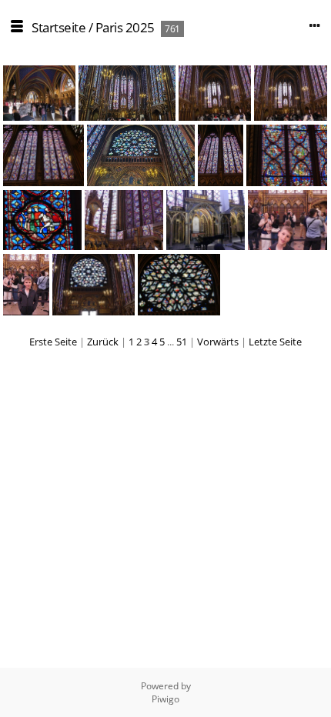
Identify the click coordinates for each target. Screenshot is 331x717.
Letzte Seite (275, 341)
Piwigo (165, 698)
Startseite (58, 27)
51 (181, 341)
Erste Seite (53, 341)
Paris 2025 (125, 27)
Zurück (103, 341)
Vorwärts (218, 341)
